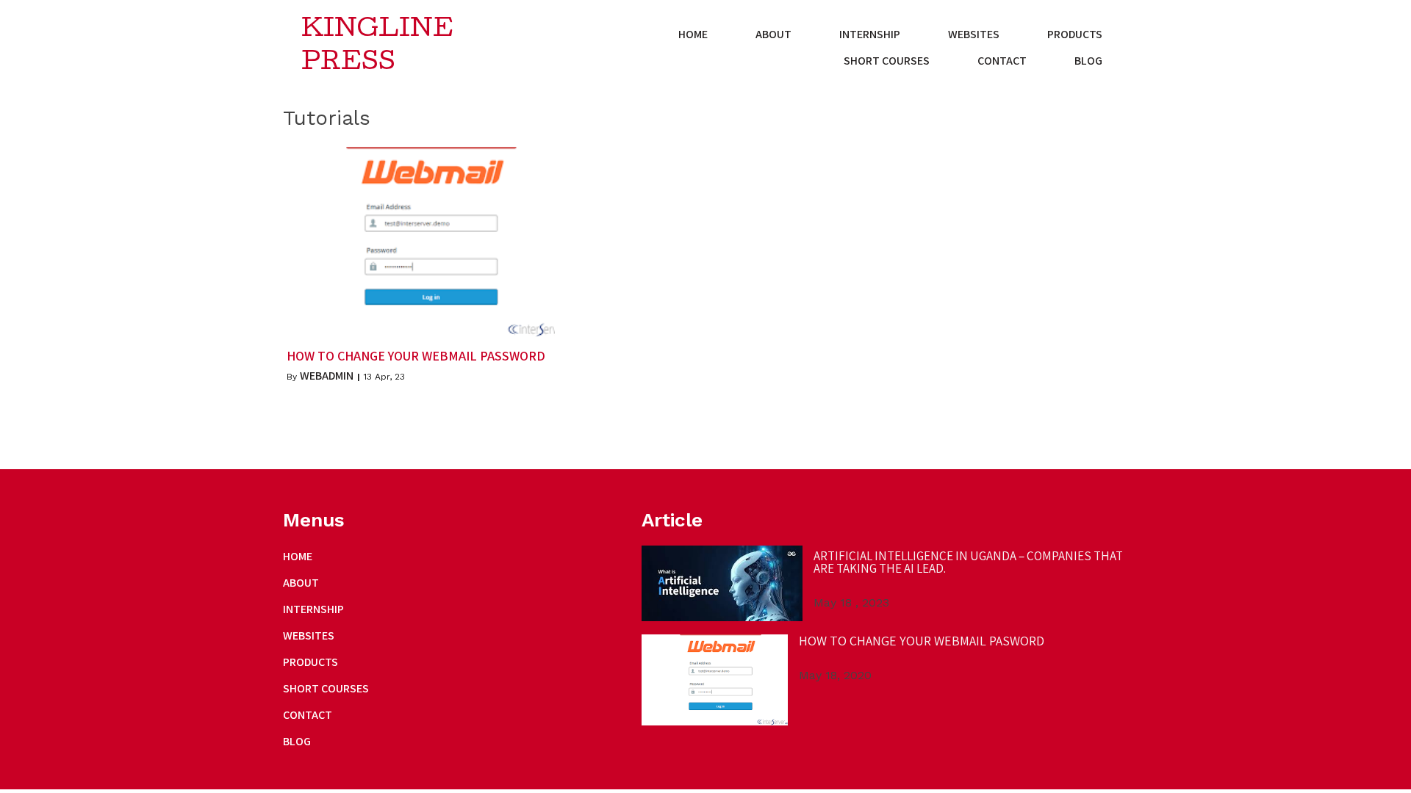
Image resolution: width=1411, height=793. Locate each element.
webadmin (326, 375)
